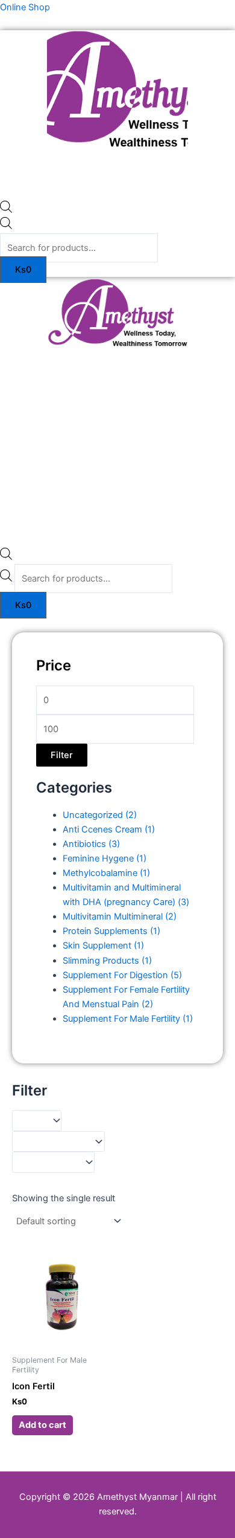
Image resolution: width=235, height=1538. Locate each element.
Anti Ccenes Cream (109, 829)
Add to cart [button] (42, 1425)
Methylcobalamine (106, 873)
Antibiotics (91, 844)
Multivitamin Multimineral (120, 916)
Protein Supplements (111, 931)
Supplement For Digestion (122, 975)
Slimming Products (107, 960)
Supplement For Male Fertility (128, 1018)
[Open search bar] (6, 209)
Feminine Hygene (104, 858)
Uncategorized (100, 815)
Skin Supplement (103, 945)
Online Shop (25, 7)
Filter (62, 755)
